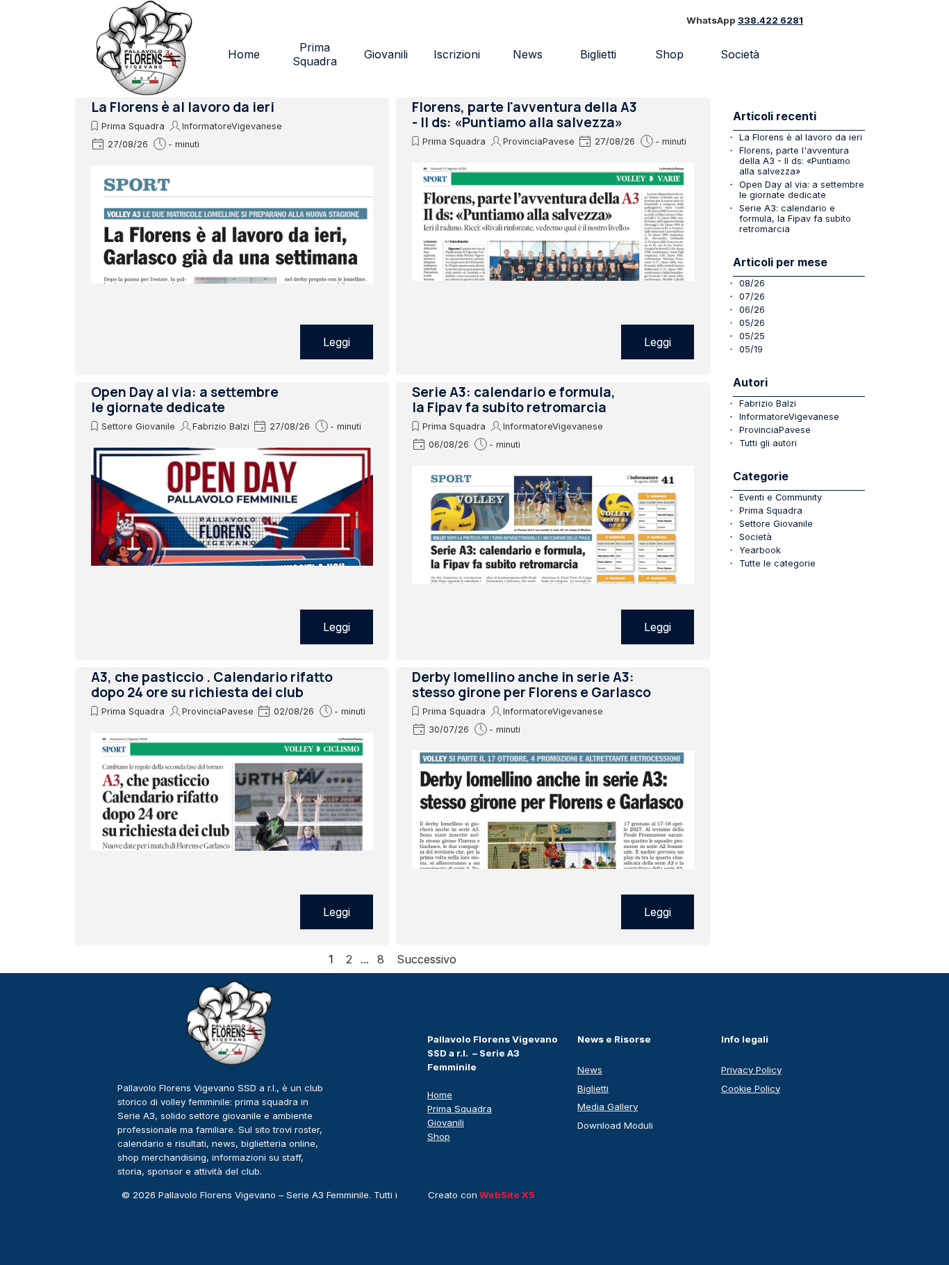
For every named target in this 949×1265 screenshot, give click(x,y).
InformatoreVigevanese (232, 126)
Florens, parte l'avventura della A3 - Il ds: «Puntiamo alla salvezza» (524, 114)
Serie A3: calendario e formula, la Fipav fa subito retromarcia (514, 399)
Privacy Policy (751, 1069)
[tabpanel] (763, 21)
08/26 (752, 283)
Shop (669, 54)
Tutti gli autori (768, 443)
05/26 (752, 323)
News (528, 54)
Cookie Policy (750, 1088)
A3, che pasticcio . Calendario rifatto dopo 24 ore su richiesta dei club (212, 684)
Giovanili (386, 54)
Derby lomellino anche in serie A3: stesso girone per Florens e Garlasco (531, 684)
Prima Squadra (314, 54)
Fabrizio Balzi (220, 426)
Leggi (336, 342)
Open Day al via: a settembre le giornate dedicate (185, 399)
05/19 (751, 349)
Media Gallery (607, 1106)
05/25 (752, 336)
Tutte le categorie (777, 563)
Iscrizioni (457, 54)
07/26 (752, 296)
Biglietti (598, 54)
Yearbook (760, 550)
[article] (232, 236)
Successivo (426, 959)
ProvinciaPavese (539, 141)
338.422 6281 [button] (770, 20)
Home (244, 54)
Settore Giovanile (138, 426)
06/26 (752, 309)
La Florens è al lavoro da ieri (182, 107)
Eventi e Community (780, 497)
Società (755, 537)
